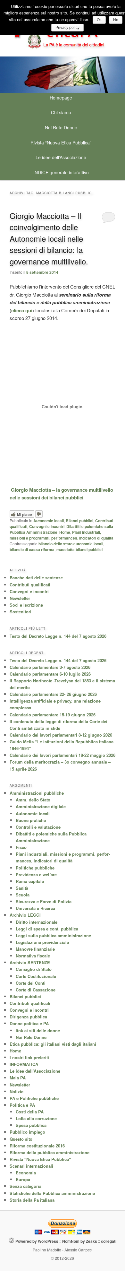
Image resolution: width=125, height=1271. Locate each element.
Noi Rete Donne (61, 127)
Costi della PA (30, 1112)
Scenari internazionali (31, 1166)
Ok (99, 20)
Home (64, 532)
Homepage (61, 97)
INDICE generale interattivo (61, 172)
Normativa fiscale (33, 956)
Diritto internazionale (36, 922)
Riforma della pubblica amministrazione (49, 1152)
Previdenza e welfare (36, 874)
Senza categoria (25, 1186)
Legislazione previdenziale (42, 942)
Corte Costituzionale (36, 976)
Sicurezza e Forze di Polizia (43, 901)
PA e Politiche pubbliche (34, 1098)
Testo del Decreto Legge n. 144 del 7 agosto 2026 (58, 636)
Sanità (22, 888)
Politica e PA (22, 1105)
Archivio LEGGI (25, 915)
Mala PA (18, 1078)
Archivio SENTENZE (30, 962)
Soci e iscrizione (26, 605)
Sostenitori (20, 612)
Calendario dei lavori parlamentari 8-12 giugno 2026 (61, 735)
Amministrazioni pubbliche (37, 793)
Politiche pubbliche (35, 868)
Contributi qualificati (30, 585)
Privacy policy (67, 27)
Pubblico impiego (27, 1132)
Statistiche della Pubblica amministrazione (52, 1193)
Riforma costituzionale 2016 (37, 1146)
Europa (23, 1179)
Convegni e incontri (46, 526)
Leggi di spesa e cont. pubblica (47, 929)
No (115, 20)
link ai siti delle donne (38, 1030)
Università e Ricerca (35, 908)
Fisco (21, 847)
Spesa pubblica (31, 1125)
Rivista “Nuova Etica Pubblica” (60, 142)
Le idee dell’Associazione (61, 157)
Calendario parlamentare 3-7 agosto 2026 (50, 667)
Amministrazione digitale (41, 806)
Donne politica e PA (29, 1023)
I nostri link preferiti (29, 1057)
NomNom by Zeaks (79, 1241)
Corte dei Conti (31, 983)
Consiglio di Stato (34, 969)
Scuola (22, 895)
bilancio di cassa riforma (32, 549)
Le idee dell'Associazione (35, 1071)
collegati (108, 1241)
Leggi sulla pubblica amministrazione (53, 935)
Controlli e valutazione (38, 827)
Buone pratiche (31, 820)
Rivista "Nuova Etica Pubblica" (40, 1159)
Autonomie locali (48, 520)
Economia (26, 1173)
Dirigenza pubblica (28, 1017)
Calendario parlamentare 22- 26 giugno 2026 (53, 694)
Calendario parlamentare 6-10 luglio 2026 (50, 674)
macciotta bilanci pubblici (79, 549)
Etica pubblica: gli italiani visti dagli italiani (53, 1044)
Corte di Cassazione (35, 990)
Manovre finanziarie (35, 949)
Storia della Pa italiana (32, 1200)
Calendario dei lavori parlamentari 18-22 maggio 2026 (62, 755)
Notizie (16, 1091)
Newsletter (20, 598)
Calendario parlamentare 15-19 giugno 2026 (53, 715)
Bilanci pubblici (79, 520)
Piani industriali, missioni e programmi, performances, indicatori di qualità (61, 535)
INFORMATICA (24, 1064)
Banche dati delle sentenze (36, 578)
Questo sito (21, 1139)
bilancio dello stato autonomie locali (70, 544)
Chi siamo (61, 112)
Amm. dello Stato (33, 800)
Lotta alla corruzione (36, 1118)
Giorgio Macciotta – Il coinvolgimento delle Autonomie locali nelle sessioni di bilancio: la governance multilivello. (49, 238)
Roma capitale (30, 881)
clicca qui (21, 310)
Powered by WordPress (36, 1241)
